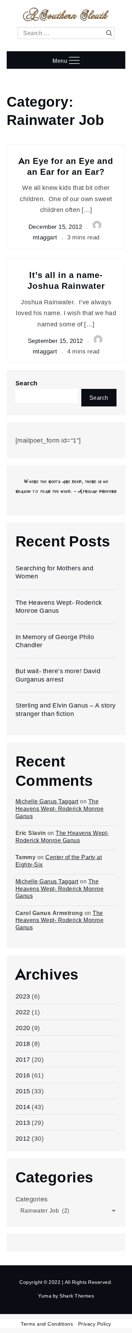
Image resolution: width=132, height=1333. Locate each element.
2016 (22, 1075)
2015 (22, 1091)
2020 (22, 1028)
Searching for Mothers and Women (54, 572)
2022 (22, 1012)
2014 (22, 1106)
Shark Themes (76, 1296)
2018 (22, 1043)
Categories (31, 1199)
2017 (22, 1059)
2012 (22, 1138)
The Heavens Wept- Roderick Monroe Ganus (58, 606)
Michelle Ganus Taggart (46, 801)
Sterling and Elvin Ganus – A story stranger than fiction (65, 709)
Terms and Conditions (47, 1324)
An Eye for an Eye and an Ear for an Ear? (66, 166)
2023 (22, 996)
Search (26, 383)
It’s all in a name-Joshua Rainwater (66, 280)
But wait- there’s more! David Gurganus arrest (58, 675)
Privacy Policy (94, 1324)
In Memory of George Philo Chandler (54, 641)
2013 (22, 1122)
